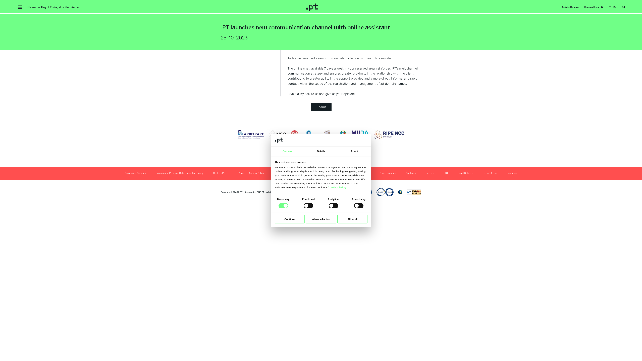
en (614, 7)
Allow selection (321, 219)
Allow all (352, 219)
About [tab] (354, 151)
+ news (321, 107)
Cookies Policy (337, 187)
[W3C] (414, 192)
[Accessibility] (400, 192)
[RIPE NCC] (389, 134)
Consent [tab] (288, 151)
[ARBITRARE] (251, 134)
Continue (289, 219)
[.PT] (438, 7)
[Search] (624, 7)
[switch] (308, 205)
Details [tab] (321, 151)
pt (610, 7)
